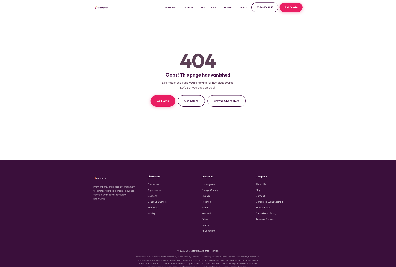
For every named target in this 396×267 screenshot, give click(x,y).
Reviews (228, 7)
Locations (188, 7)
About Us (261, 184)
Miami (205, 207)
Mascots (152, 196)
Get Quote (291, 7)
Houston (206, 201)
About (214, 7)
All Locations (208, 230)
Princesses (153, 184)
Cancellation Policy (266, 213)
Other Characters (157, 201)
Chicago (206, 196)
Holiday (151, 213)
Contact (243, 7)
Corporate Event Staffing (269, 201)
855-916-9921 (265, 7)
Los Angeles (208, 184)
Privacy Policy (263, 207)
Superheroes (154, 190)
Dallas (205, 219)
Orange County (210, 190)
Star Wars (153, 207)
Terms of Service (265, 219)
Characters (170, 7)
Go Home (163, 101)
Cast (202, 7)
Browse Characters (226, 101)
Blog (258, 190)
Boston (205, 225)
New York (206, 213)
